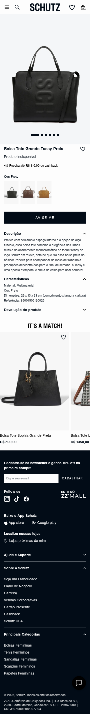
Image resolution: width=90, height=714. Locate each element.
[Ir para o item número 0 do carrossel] (35, 135)
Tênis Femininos (17, 652)
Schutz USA (13, 621)
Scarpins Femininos (19, 666)
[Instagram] (7, 499)
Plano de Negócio (18, 586)
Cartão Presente (17, 607)
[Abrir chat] (79, 683)
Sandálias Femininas (20, 659)
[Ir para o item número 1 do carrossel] (42, 135)
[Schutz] (45, 7)
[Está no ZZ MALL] (73, 496)
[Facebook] (26, 499)
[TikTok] (17, 499)
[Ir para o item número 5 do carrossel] (58, 135)
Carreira (10, 593)
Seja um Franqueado (20, 579)
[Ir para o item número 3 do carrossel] (50, 135)
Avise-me (45, 218)
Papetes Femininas (19, 673)
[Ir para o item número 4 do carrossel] (54, 135)
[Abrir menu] (7, 7)
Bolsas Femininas (18, 645)
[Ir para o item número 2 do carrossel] (46, 135)
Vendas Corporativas (20, 600)
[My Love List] (72, 8)
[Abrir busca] (17, 7)
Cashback (12, 614)
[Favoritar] (83, 149)
